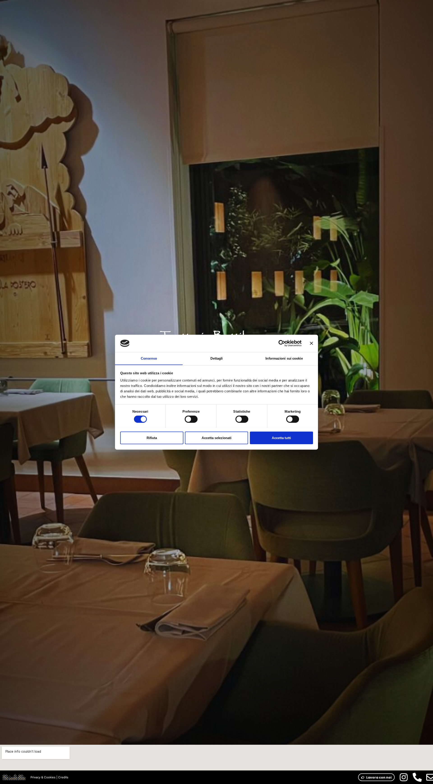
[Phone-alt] (417, 777)
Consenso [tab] (149, 358)
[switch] (191, 419)
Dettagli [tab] (216, 358)
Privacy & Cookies (42, 777)
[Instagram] (403, 777)
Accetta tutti (281, 438)
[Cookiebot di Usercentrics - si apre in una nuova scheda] (282, 343)
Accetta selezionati (216, 438)
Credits (63, 777)
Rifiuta (152, 438)
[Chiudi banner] (311, 343)
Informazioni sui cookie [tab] (284, 358)
